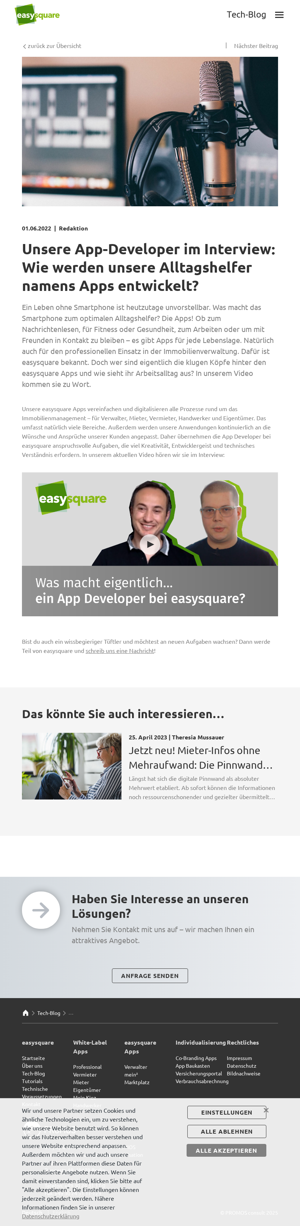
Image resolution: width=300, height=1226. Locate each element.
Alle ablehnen (227, 1131)
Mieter (81, 1082)
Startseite (33, 1058)
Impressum (239, 1058)
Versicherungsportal (199, 1073)
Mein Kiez (84, 1097)
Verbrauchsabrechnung (202, 1081)
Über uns (32, 1065)
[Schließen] (266, 1110)
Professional (87, 1066)
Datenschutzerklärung (50, 1215)
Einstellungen (226, 1112)
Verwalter (135, 1066)
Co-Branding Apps (196, 1058)
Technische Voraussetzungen (42, 1092)
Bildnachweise (243, 1073)
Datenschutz (241, 1065)
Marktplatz (137, 1082)
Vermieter (85, 1074)
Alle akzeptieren (226, 1150)
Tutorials (32, 1081)
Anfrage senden (150, 975)
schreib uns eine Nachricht (120, 650)
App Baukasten (193, 1065)
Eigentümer (87, 1089)
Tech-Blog (48, 1012)
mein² (131, 1074)
